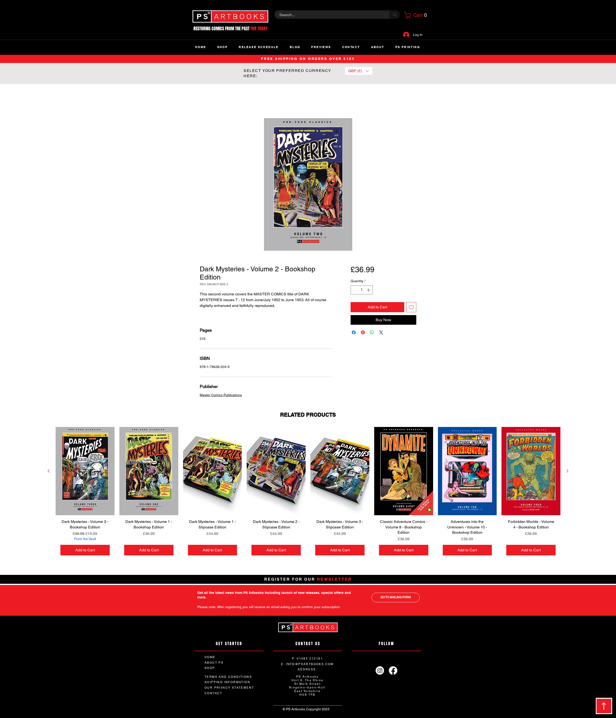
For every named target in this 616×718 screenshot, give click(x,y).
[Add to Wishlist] (411, 307)
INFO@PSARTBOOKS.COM (310, 664)
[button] (414, 15)
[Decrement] (354, 290)
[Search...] (394, 14)
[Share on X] (381, 333)
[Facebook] (393, 671)
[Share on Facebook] (354, 333)
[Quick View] (85, 471)
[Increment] (369, 290)
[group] (308, 494)
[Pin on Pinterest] (363, 333)
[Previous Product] (48, 471)
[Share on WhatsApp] (372, 333)
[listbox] (358, 71)
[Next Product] (567, 471)
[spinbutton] (361, 290)
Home (205, 101)
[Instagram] (380, 671)
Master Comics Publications (221, 395)
